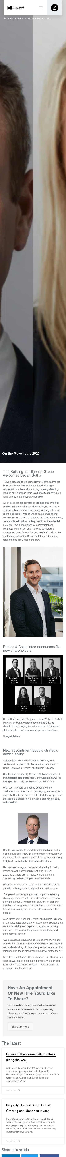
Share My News (20, 1026)
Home (10, 18)
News (20, 18)
